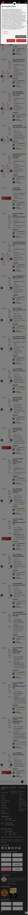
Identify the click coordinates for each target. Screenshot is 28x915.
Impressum (5, 31)
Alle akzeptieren (20, 40)
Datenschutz (6, 33)
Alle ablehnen (10, 40)
